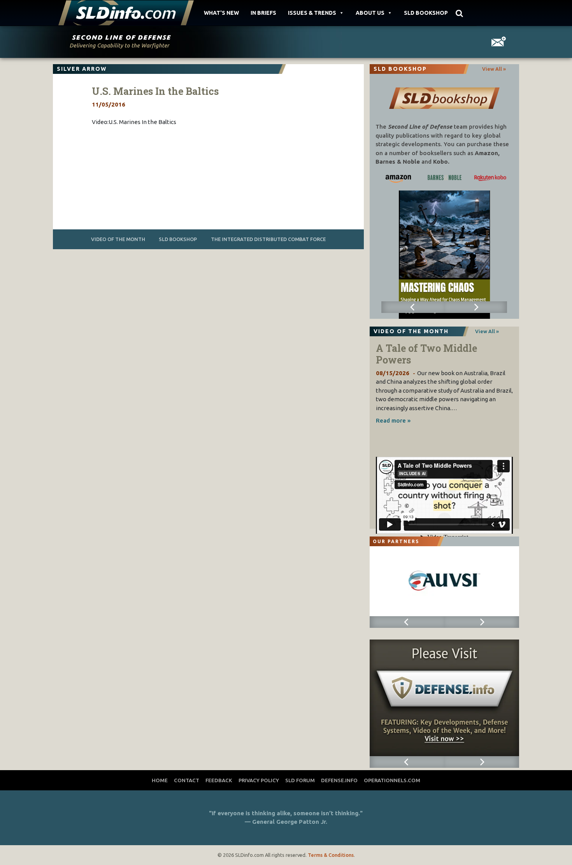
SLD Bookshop (426, 13)
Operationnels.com (392, 780)
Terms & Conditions (331, 855)
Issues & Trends (312, 13)
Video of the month (118, 239)
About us (370, 13)
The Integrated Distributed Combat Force (268, 239)
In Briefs (263, 13)
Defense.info (339, 780)
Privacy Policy (259, 780)
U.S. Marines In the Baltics (155, 91)
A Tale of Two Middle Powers (426, 354)
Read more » (393, 420)
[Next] (475, 307)
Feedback (218, 780)
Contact (186, 780)
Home (160, 780)
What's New (221, 13)
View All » (494, 69)
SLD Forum (300, 780)
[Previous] (412, 307)
